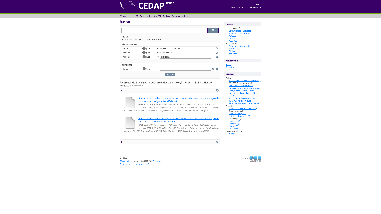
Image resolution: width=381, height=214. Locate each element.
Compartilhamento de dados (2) (243, 108)
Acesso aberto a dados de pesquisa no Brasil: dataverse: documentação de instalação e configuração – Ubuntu (178, 120)
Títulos (232, 38)
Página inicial (125, 16)
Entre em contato (127, 164)
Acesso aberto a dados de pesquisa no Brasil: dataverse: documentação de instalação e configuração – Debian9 (178, 99)
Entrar (258, 3)
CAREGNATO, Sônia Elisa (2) (241, 85)
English (250, 7)
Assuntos (233, 40)
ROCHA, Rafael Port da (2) (240, 100)
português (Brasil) (239, 7)
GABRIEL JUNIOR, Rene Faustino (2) (244, 88)
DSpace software (127, 160)
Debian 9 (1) (234, 123)
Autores (232, 35)
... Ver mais (233, 128)
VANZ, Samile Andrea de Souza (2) (244, 103)
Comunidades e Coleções (240, 30)
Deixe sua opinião (143, 164)
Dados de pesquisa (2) (238, 113)
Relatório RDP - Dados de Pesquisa (164, 16)
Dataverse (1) (234, 121)
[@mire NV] (255, 159)
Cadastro (230, 67)
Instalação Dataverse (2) (239, 116)
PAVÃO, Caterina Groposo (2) (242, 98)
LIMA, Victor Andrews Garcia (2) (243, 90)
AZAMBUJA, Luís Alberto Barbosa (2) (245, 80)
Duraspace (157, 160)
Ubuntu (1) (233, 126)
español (257, 7)
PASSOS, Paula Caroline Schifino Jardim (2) (243, 94)
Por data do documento (239, 33)
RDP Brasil (140, 16)
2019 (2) (232, 133)
